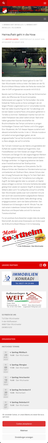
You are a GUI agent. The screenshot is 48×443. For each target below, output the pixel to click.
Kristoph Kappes (11, 39)
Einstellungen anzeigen (24, 437)
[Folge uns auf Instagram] (40, 265)
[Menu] (45, 3)
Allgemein (16, 28)
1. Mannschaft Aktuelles (12, 25)
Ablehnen (24, 430)
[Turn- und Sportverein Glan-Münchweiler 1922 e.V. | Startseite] (24, 10)
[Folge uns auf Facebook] (44, 265)
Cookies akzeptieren (24, 424)
